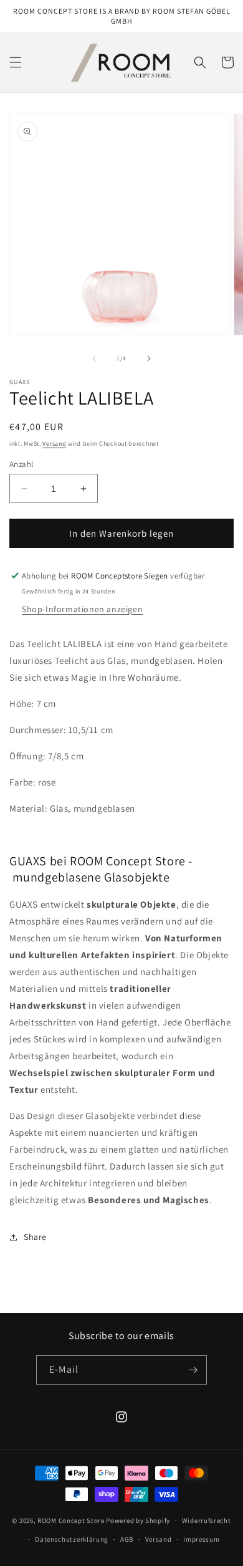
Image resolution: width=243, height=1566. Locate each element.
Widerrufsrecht (206, 1520)
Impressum (201, 1539)
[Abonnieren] (192, 1370)
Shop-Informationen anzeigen (82, 609)
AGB (126, 1539)
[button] (15, 62)
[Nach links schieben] (94, 358)
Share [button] (35, 1236)
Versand (54, 444)
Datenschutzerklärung (71, 1539)
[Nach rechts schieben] (149, 358)
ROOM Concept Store (71, 1520)
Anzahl (21, 464)
